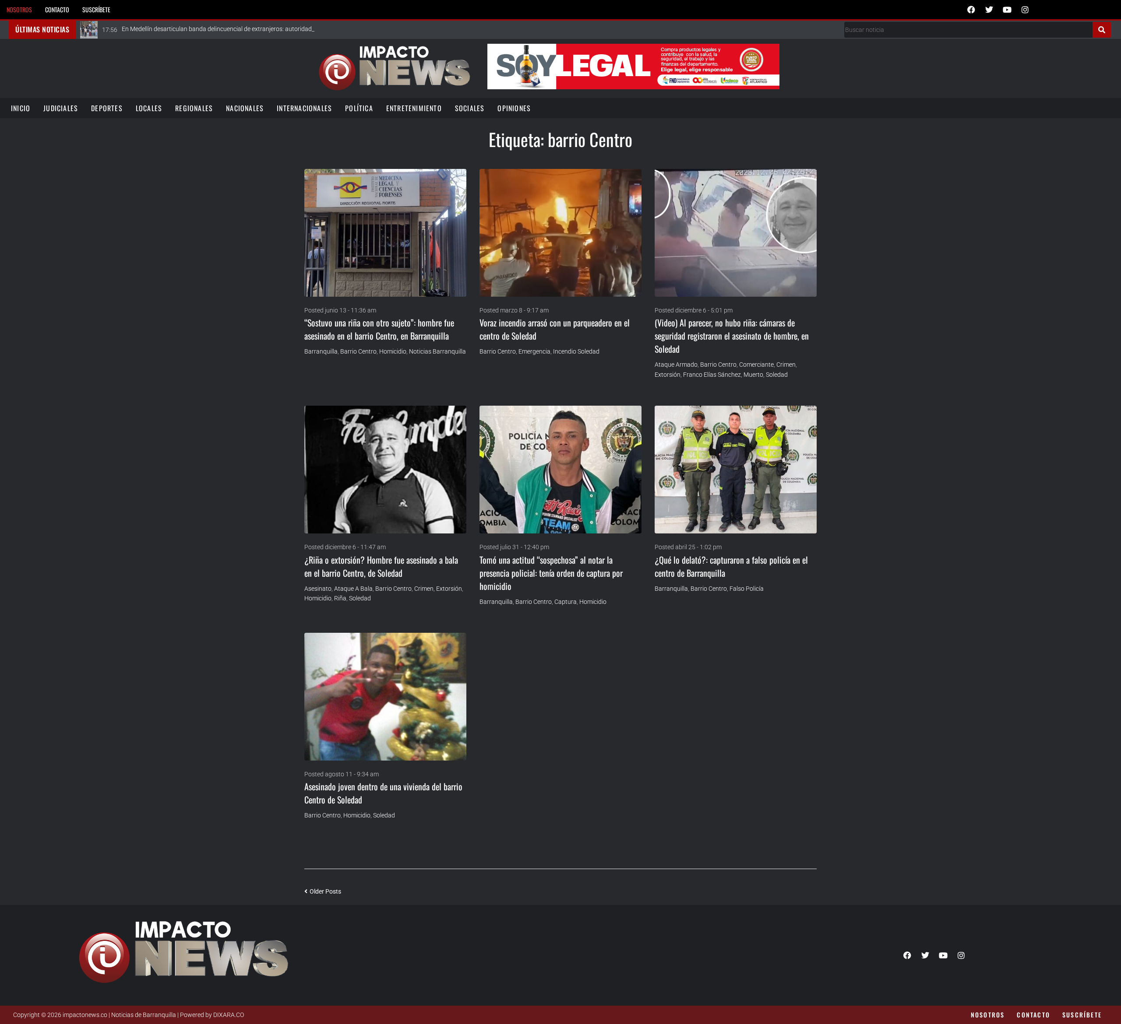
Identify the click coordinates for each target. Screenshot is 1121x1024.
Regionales (194, 108)
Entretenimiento (414, 108)
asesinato (317, 588)
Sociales (470, 108)
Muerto (753, 374)
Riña (340, 598)
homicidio (392, 351)
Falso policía (747, 588)
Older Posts (322, 891)
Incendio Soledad (576, 351)
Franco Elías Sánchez (712, 374)
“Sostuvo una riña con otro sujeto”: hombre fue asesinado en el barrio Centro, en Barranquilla (379, 329)
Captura (565, 601)
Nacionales (245, 108)
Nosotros (19, 9)
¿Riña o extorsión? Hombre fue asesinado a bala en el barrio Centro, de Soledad (381, 566)
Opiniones (514, 108)
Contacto (57, 9)
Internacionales (304, 108)
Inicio (20, 108)
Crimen (786, 364)
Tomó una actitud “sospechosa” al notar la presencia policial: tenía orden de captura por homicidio (551, 573)
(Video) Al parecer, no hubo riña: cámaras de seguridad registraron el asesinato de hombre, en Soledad (732, 335)
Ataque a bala (353, 588)
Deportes (107, 108)
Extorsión (667, 374)
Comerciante (756, 364)
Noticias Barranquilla (437, 351)
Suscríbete (96, 9)
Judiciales (60, 108)
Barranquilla (321, 351)
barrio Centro (358, 351)
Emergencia (534, 351)
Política (359, 108)
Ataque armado (676, 364)
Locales (149, 108)
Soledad (777, 374)
